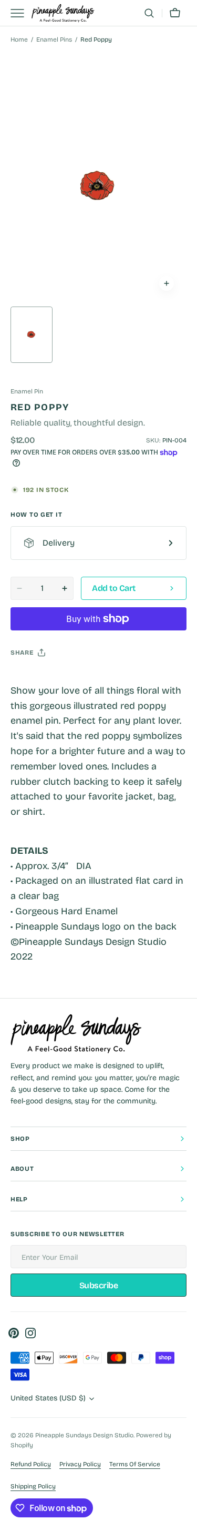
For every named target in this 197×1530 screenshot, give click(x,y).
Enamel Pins (54, 39)
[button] (149, 13)
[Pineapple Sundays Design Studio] (63, 13)
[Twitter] (27, 679)
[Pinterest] (67, 679)
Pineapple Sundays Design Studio (84, 1435)
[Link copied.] (87, 679)
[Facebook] (47, 679)
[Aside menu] (21, 13)
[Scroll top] (184, 1517)
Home (19, 39)
